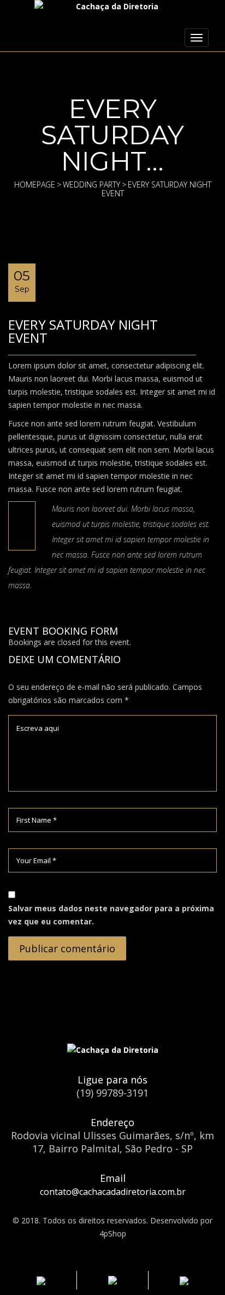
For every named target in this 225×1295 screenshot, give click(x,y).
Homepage (34, 184)
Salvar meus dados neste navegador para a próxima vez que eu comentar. (111, 915)
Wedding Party (91, 184)
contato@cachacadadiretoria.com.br (113, 1192)
